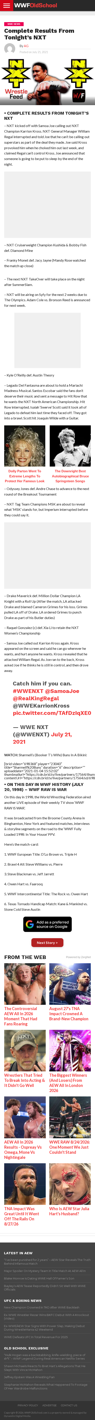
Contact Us (69, 1405)
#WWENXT (28, 691)
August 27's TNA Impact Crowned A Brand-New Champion (68, 1013)
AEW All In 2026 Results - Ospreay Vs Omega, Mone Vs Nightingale (23, 1150)
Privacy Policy (28, 1405)
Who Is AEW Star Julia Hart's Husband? (69, 1211)
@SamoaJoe (62, 691)
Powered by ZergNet (78, 957)
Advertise (49, 1405)
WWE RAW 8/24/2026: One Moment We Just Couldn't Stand (69, 1147)
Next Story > (47, 942)
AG (26, 46)
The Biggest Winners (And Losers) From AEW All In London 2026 (68, 1083)
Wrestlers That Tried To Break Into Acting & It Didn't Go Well (24, 1080)
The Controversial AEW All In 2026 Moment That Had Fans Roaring (20, 1016)
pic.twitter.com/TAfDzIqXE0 (52, 713)
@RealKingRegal (36, 698)
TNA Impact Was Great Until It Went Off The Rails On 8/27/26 (21, 1216)
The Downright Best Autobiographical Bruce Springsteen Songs (70, 476)
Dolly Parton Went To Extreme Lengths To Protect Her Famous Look (24, 476)
